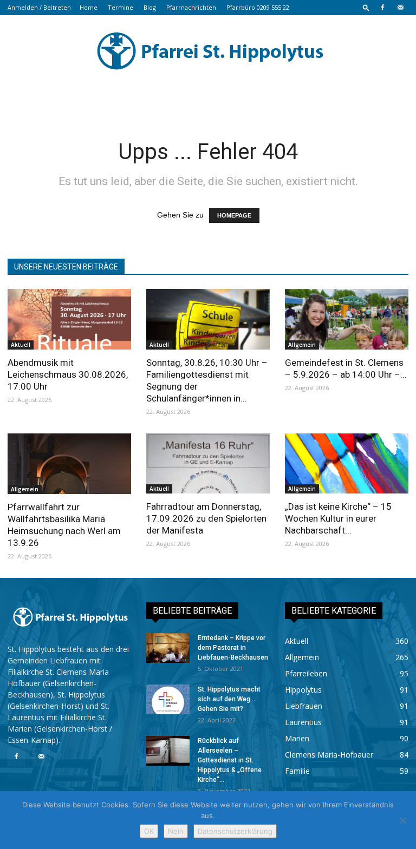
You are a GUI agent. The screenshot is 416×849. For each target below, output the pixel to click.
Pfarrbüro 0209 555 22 (257, 7)
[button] (366, 7)
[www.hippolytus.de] (208, 51)
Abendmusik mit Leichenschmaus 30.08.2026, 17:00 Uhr (68, 374)
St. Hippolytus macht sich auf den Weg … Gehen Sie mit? (229, 699)
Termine (120, 7)
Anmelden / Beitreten (39, 7)
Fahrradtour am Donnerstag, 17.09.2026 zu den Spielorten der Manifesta (206, 518)
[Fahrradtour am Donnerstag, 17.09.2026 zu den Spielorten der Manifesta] (208, 463)
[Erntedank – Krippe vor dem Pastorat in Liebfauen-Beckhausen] (168, 648)
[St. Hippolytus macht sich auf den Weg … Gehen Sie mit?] (168, 699)
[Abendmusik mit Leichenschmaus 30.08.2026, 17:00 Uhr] (69, 319)
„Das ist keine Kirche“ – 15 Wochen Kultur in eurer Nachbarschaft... (338, 518)
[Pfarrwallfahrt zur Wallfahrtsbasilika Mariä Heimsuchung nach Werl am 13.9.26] (69, 464)
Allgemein (302, 344)
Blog (150, 7)
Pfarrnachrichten (191, 7)
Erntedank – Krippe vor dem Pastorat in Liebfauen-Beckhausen (233, 647)
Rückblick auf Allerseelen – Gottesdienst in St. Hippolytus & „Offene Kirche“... (230, 760)
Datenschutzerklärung (235, 831)
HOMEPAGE (234, 215)
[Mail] (400, 7)
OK (149, 831)
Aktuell (20, 344)
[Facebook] (382, 7)
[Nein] (402, 820)
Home (89, 7)
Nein (176, 831)
